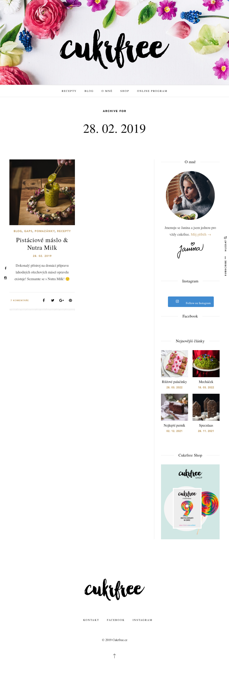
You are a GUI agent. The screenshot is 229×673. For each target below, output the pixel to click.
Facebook (116, 620)
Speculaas (206, 425)
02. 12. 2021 (174, 431)
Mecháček (206, 381)
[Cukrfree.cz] (114, 48)
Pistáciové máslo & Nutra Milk (42, 243)
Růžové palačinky (174, 381)
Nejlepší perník (174, 425)
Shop (124, 91)
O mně (107, 91)
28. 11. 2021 (206, 431)
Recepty (69, 91)
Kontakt (91, 620)
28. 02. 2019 (42, 256)
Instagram (143, 620)
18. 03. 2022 (206, 387)
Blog (89, 91)
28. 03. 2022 (174, 387)
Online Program (152, 91)
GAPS (28, 231)
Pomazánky (45, 231)
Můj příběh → (201, 234)
